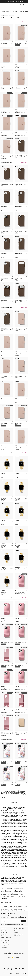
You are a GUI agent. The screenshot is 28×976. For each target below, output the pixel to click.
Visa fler (14, 802)
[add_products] (12, 42)
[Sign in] (20, 4)
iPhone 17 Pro (9, 904)
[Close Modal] (25, 25)
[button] (14, 953)
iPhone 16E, (10, 906)
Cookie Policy (4, 947)
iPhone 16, (15, 906)
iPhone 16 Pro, (21, 906)
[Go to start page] (3, 5)
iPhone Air (5, 906)
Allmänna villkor (4, 942)
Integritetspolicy (5, 944)
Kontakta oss (4, 932)
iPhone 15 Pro (20, 907)
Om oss (16, 930)
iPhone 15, (15, 907)
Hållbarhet (16, 932)
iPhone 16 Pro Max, (9, 907)
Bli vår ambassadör (18, 934)
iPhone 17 (3, 904)
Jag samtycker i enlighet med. (13, 924)
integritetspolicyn (19, 924)
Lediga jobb (3, 945)
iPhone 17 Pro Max (16, 904)
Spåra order (3, 930)
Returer (3, 935)
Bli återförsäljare (17, 935)
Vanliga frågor (4, 934)
